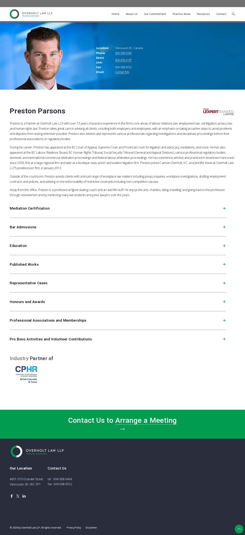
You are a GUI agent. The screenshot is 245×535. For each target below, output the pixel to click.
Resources (203, 14)
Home (115, 14)
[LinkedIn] (24, 496)
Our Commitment (155, 14)
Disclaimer (91, 527)
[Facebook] (12, 496)
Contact (221, 14)
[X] (18, 496)
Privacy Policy (74, 527)
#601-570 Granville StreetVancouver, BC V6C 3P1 (26, 481)
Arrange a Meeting (146, 420)
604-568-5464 (62, 479)
